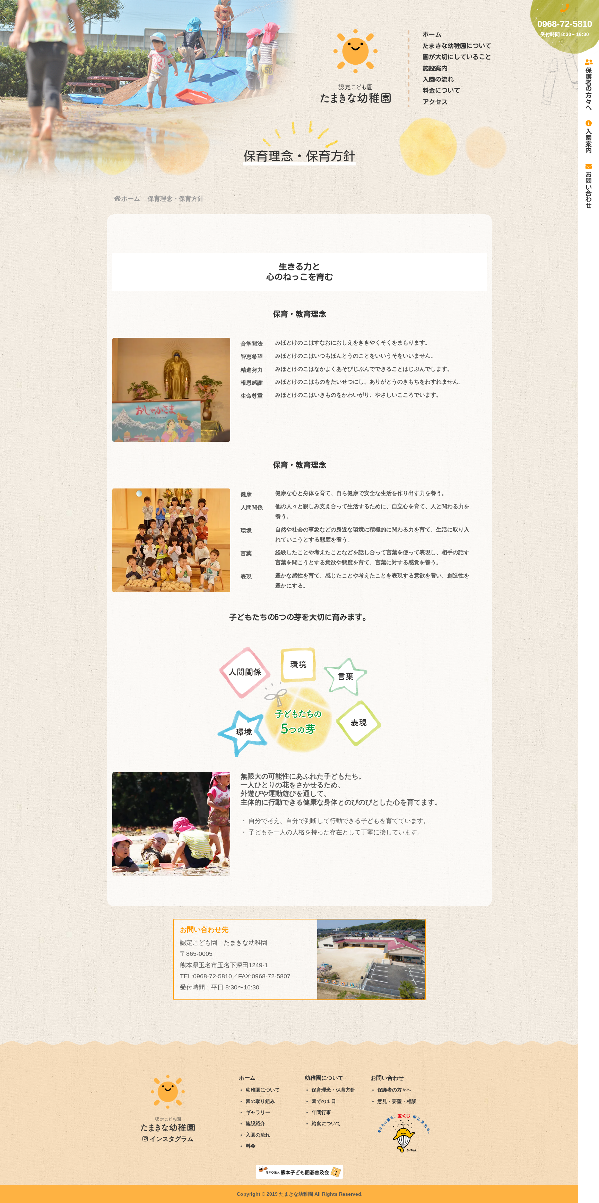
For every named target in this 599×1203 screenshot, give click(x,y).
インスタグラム (170, 1138)
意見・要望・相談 (396, 1101)
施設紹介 (255, 1123)
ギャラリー (258, 1112)
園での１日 (324, 1101)
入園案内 (588, 140)
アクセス (435, 102)
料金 (250, 1146)
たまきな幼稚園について (457, 46)
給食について (326, 1123)
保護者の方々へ (588, 88)
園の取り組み (260, 1101)
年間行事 (321, 1112)
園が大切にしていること (457, 57)
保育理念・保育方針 (333, 1090)
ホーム (432, 34)
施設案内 (435, 68)
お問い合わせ (588, 189)
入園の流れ (438, 79)
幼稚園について (263, 1090)
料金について (441, 90)
